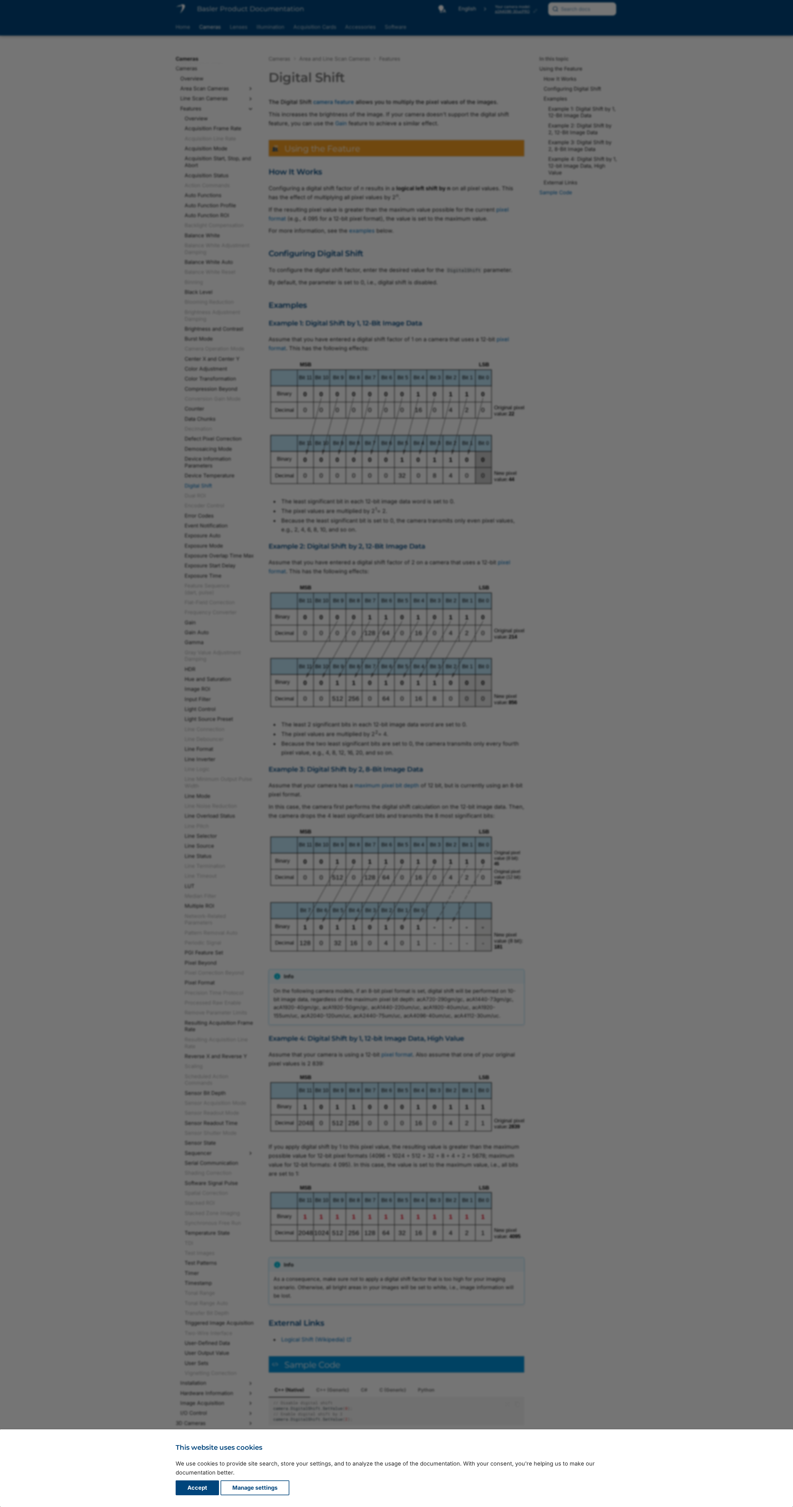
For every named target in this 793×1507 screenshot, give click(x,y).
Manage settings (255, 1487)
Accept (197, 1487)
